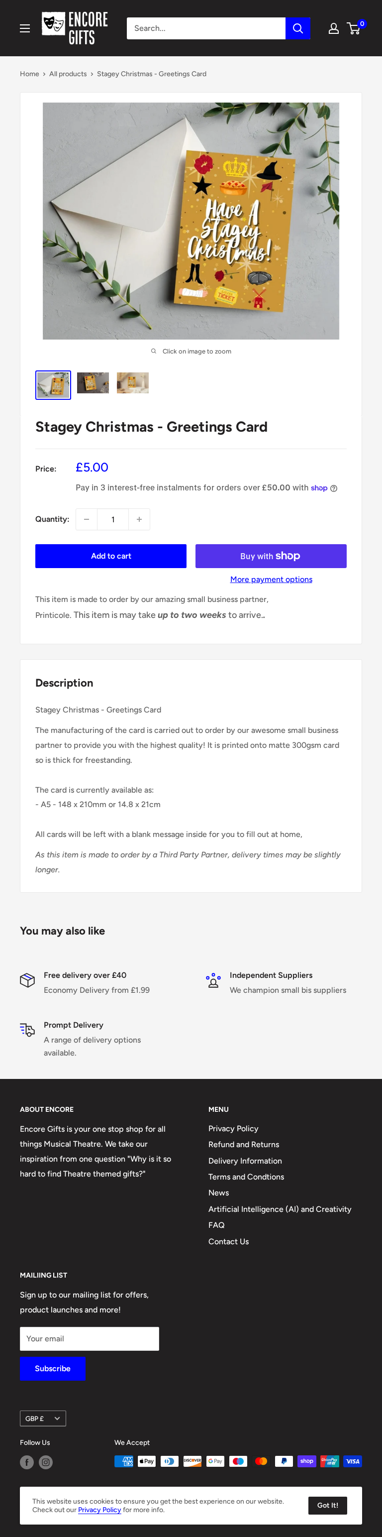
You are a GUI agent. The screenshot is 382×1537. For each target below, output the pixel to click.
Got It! (327, 1505)
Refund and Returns (243, 1144)
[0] (354, 28)
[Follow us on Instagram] (46, 1462)
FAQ (216, 1225)
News (218, 1192)
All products (68, 74)
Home (29, 74)
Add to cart (111, 556)
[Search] (298, 28)
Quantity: (52, 519)
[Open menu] (25, 28)
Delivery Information (245, 1161)
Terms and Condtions (246, 1177)
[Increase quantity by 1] (139, 519)
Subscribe (53, 1368)
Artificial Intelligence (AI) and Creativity (280, 1209)
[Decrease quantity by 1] (86, 519)
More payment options (271, 579)
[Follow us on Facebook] (27, 1462)
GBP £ (34, 1418)
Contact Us (228, 1241)
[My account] (334, 28)
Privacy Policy (233, 1128)
